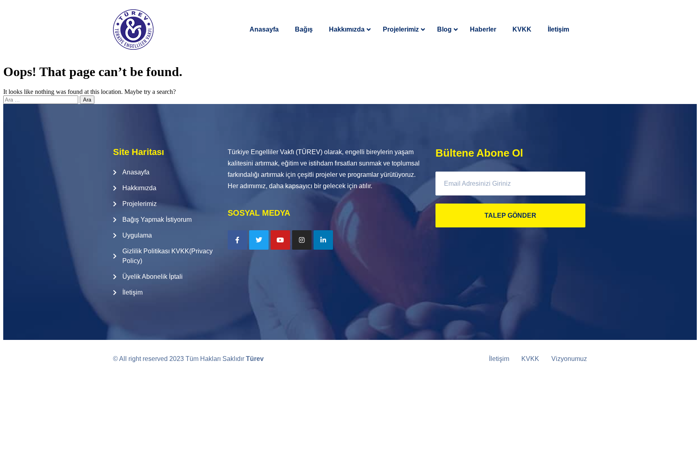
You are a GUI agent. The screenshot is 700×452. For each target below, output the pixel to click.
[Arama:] (41, 99)
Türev (255, 358)
